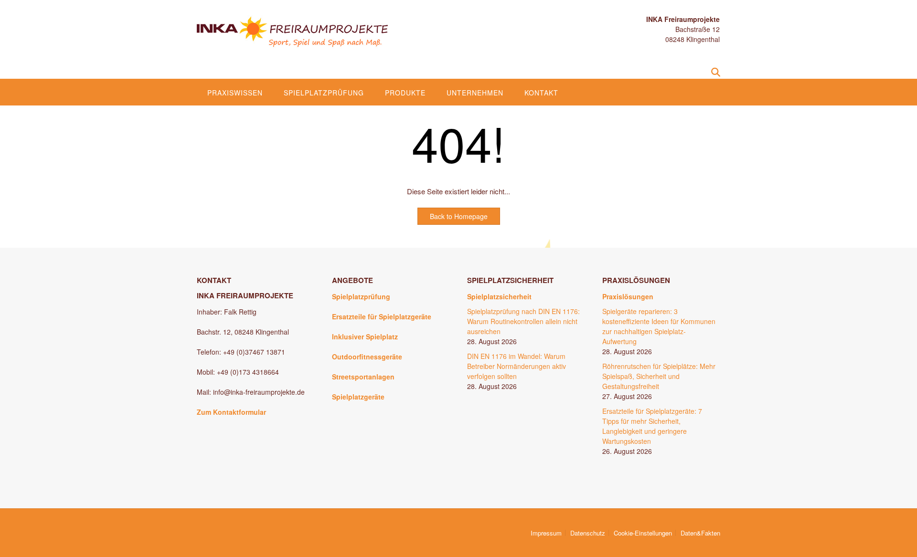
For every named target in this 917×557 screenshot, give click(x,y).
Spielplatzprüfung (324, 92)
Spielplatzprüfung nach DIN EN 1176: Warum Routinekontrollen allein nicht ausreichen (523, 321)
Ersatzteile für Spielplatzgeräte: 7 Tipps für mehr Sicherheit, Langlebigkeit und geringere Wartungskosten (652, 426)
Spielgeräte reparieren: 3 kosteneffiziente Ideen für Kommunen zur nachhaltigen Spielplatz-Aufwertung (658, 326)
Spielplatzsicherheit (499, 296)
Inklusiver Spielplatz (365, 336)
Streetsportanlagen (363, 376)
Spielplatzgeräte (358, 396)
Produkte (405, 92)
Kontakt (541, 92)
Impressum (546, 533)
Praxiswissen (235, 92)
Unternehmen (475, 92)
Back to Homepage (459, 216)
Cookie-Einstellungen (643, 533)
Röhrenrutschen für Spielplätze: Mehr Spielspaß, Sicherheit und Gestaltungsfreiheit (658, 376)
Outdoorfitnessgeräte (367, 356)
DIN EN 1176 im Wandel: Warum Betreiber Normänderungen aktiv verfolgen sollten (516, 366)
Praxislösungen (627, 296)
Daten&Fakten (700, 533)
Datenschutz (587, 533)
